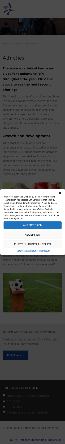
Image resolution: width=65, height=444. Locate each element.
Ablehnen (32, 234)
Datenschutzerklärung (27, 250)
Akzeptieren (32, 225)
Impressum (44, 250)
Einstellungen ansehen (32, 244)
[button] (60, 193)
